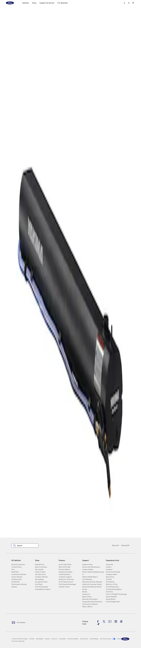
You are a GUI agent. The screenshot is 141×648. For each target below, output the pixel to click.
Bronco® (115, 545)
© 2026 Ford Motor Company (20, 639)
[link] (31, 639)
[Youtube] (110, 621)
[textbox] (25, 545)
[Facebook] (98, 621)
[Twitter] (104, 621)
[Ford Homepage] (125, 638)
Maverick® (125, 545)
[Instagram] (116, 621)
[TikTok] (98, 624)
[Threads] (121, 621)
